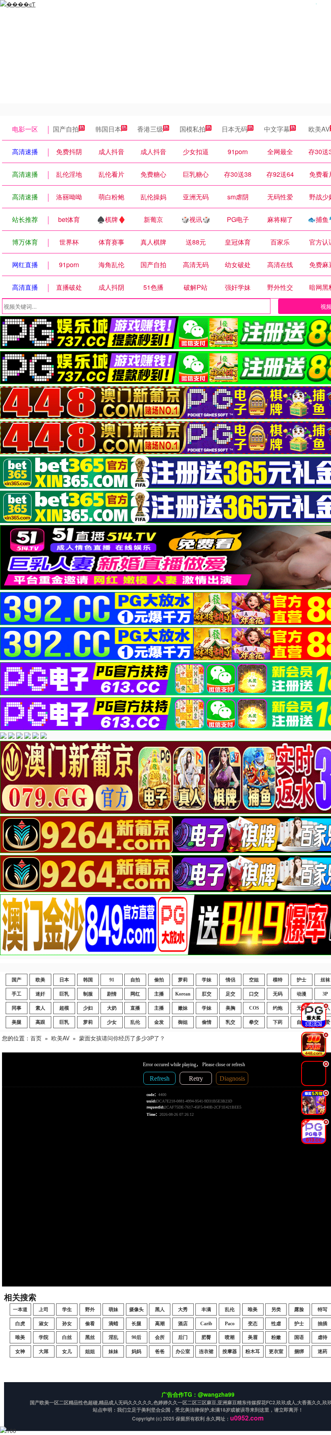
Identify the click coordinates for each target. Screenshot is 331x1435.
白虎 (20, 1323)
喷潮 (230, 1337)
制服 (88, 994)
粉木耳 (252, 1351)
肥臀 (206, 1337)
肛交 (207, 994)
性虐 (276, 1323)
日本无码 (234, 129)
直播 (135, 1008)
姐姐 (90, 1351)
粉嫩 (276, 1337)
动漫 (301, 994)
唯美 (253, 1309)
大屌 (43, 1351)
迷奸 (40, 994)
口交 (254, 994)
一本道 (20, 1309)
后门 (183, 1337)
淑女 (43, 1323)
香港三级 (150, 129)
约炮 (278, 1008)
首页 (36, 1038)
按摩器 (229, 1351)
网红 (135, 994)
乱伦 (135, 1022)
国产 (16, 980)
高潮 (160, 1323)
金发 (159, 1022)
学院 (43, 1337)
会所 (160, 1337)
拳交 (254, 1022)
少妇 (88, 1008)
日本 (64, 980)
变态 (253, 1323)
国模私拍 (192, 129)
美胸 (230, 1008)
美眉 (253, 1337)
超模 (64, 1008)
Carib (206, 1323)
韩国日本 (108, 129)
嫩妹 (183, 1008)
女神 (20, 1351)
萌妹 (113, 1309)
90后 (136, 1337)
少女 (112, 1022)
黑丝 (90, 1337)
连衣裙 (206, 1351)
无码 (278, 994)
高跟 (40, 1022)
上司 (43, 1309)
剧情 (112, 994)
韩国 (88, 980)
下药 (278, 1022)
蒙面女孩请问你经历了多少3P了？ (122, 1038)
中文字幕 (277, 129)
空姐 (254, 980)
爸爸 (160, 1351)
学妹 (207, 980)
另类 (276, 1309)
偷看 (90, 1323)
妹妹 (113, 1351)
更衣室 (276, 1351)
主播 (159, 994)
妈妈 (136, 1351)
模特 (278, 980)
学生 (67, 1309)
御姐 (183, 1022)
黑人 (160, 1309)
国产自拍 (66, 129)
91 (111, 980)
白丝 (67, 1337)
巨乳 (64, 994)
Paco (230, 1323)
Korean (183, 994)
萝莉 (183, 980)
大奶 (112, 1008)
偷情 (207, 1022)
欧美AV (60, 1038)
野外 (90, 1309)
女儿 (67, 1351)
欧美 (40, 980)
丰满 (206, 1309)
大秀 (183, 1309)
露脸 (299, 1309)
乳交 (230, 1022)
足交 (230, 994)
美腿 (16, 1022)
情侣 (230, 980)
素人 (40, 1008)
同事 (16, 1008)
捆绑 (299, 1351)
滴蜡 (113, 1323)
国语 (299, 1337)
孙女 (67, 1323)
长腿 (136, 1323)
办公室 (183, 1351)
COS (254, 1008)
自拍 (135, 980)
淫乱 (113, 1337)
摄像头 (136, 1309)
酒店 (183, 1323)
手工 (16, 994)
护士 (301, 980)
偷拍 (159, 980)
